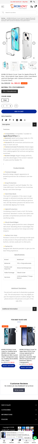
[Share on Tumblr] (13, 120)
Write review (19, 390)
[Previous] (4, 43)
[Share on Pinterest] (10, 120)
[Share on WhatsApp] (25, 120)
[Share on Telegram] (17, 120)
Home (3, 18)
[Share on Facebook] (2, 120)
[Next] (33, 43)
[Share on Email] (21, 120)
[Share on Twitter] (6, 120)
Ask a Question (6, 116)
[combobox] (19, 13)
